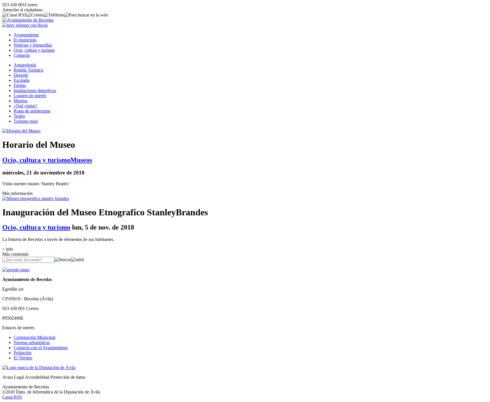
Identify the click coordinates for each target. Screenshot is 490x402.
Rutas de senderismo (32, 111)
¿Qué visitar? (25, 105)
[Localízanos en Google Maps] (15, 269)
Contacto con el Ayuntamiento (41, 347)
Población (22, 352)
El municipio (25, 40)
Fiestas (20, 85)
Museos (21, 100)
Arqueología (25, 65)
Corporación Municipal (34, 337)
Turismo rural (26, 121)
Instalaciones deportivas (35, 90)
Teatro (19, 116)
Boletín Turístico (28, 70)
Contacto (22, 55)
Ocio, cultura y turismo (34, 50)
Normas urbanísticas (32, 342)
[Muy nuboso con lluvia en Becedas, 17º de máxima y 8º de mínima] (25, 25)
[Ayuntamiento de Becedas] (28, 20)
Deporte (21, 75)
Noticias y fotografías (33, 45)
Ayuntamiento (26, 34)
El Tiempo (23, 357)
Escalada (21, 80)
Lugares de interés (30, 95)
